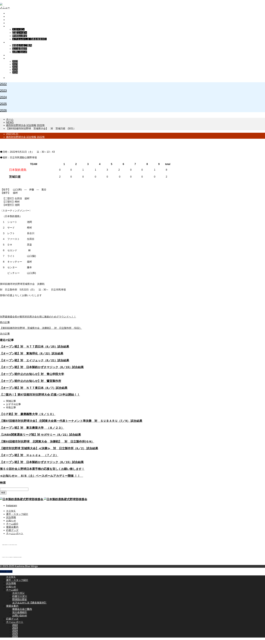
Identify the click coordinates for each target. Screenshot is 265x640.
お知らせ (11, 23)
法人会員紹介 (19, 48)
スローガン (18, 29)
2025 (15, 69)
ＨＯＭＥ (11, 13)
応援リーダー (19, 32)
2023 (15, 64)
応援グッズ (12, 55)
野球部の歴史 (19, 36)
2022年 (41, 137)
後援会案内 (12, 42)
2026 (15, 72)
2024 (15, 67)
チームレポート (14, 58)
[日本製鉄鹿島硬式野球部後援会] (25, 4)
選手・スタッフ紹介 (17, 16)
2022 (15, 61)
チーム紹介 (12, 26)
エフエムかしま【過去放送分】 (29, 39)
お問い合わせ (19, 52)
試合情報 (11, 19)
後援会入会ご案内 (22, 45)
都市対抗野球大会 (16, 137)
